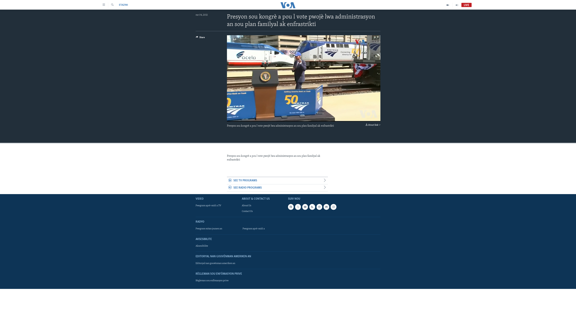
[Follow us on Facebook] (291, 207)
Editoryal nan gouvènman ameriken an (215, 263)
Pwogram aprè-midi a (254, 229)
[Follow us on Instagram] (333, 207)
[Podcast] (319, 207)
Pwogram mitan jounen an (209, 229)
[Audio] (456, 5)
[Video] (447, 5)
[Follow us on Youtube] (305, 207)
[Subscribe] (326, 207)
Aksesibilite (202, 246)
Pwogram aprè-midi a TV (208, 205)
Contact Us (247, 211)
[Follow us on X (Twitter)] (298, 207)
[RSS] (312, 207)
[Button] (200, 38)
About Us (246, 205)
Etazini (123, 5)
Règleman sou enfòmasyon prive (212, 280)
